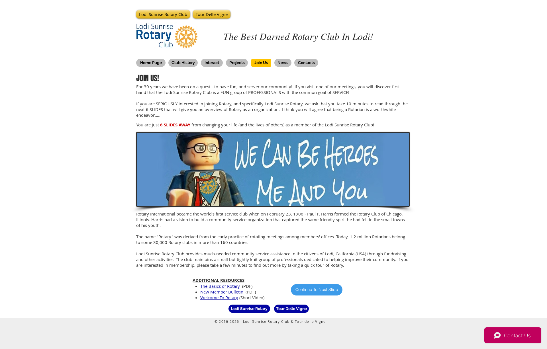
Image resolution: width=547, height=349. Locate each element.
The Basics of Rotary (220, 286)
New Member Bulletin (221, 292)
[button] (163, 14)
